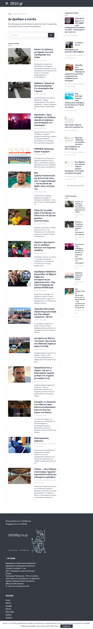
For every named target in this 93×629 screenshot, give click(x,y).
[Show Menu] (7, 3)
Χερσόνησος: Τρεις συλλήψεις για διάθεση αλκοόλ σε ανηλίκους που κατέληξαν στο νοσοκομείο (44, 120)
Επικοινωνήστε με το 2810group (18, 521)
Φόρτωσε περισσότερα (75, 186)
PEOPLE (9, 615)
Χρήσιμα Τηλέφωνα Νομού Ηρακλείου (20, 581)
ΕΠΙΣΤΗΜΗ (10, 612)
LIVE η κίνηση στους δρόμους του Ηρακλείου (23, 578)
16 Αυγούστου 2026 (71, 130)
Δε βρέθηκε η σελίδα (20, 14)
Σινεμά (8, 573)
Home (8, 600)
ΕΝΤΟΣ (8, 609)
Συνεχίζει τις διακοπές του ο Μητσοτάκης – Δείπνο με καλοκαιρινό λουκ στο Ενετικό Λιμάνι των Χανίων (45, 407)
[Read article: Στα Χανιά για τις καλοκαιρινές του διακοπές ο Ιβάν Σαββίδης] (69, 45)
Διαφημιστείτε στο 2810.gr (16, 524)
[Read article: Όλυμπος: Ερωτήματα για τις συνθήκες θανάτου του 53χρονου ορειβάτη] (19, 249)
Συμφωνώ (66, 626)
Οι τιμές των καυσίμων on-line (17, 586)
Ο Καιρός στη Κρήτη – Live (16, 568)
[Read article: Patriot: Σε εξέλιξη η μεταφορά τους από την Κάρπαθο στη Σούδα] (19, 56)
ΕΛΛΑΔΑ (9, 606)
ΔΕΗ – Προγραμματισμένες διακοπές (20, 571)
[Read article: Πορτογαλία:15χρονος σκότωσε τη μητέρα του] (69, 120)
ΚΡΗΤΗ (8, 603)
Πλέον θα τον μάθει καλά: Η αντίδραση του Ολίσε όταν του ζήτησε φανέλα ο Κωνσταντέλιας (45, 215)
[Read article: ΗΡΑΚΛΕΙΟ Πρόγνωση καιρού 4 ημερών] (19, 155)
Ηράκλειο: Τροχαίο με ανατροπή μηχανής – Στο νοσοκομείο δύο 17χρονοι (79, 228)
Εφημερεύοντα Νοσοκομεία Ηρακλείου (21, 563)
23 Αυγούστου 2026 (40, 60)
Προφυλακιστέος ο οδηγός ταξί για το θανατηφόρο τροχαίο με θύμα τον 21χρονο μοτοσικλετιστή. (44, 372)
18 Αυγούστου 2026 (71, 110)
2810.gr (16, 3)
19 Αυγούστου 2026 (71, 35)
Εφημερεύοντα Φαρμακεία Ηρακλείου (20, 566)
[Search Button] (51, 35)
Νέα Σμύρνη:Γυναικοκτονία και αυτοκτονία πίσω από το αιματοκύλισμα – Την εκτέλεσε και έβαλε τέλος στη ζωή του (44, 181)
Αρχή (9, 14)
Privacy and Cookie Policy (49, 626)
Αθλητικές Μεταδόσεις (15, 584)
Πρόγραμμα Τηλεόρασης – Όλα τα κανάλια (22, 576)
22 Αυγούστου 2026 (40, 290)
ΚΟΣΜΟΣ (9, 618)
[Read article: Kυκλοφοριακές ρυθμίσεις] (19, 445)
